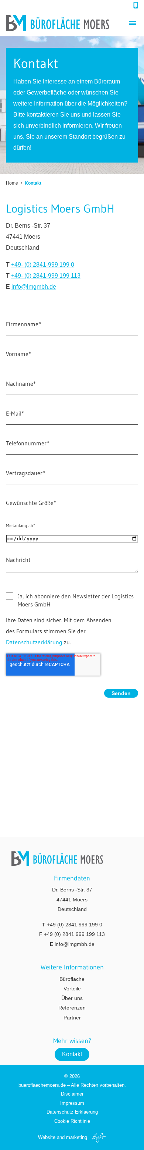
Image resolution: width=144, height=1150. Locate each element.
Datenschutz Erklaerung (72, 1112)
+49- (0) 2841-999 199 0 (42, 264)
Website (46, 1137)
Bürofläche (72, 979)
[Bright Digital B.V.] (97, 1137)
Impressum (72, 1103)
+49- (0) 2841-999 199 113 (45, 276)
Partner (72, 1018)
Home (12, 183)
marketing (76, 1137)
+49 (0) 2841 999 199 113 (74, 934)
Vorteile (72, 988)
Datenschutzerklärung (34, 642)
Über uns (72, 998)
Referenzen (72, 1008)
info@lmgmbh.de (33, 287)
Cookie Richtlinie (72, 1121)
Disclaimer (72, 1094)
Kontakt (72, 1054)
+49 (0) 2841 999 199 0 (74, 925)
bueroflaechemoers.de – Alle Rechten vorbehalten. (72, 1085)
